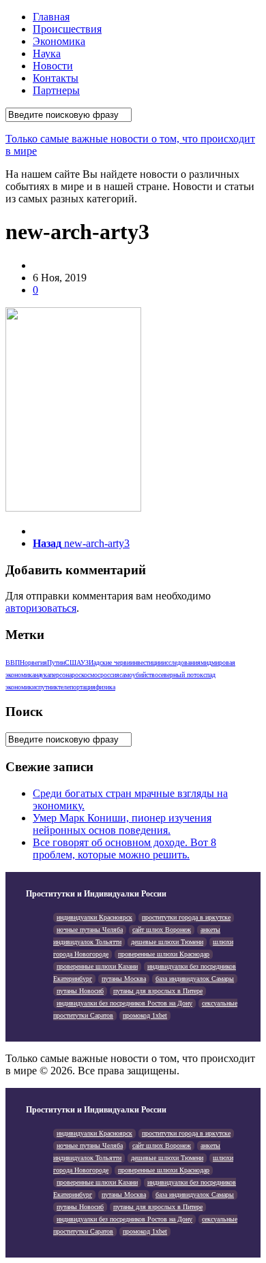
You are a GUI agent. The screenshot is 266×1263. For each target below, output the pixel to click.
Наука (47, 53)
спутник (46, 687)
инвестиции (146, 662)
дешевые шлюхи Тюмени (167, 942)
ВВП (12, 662)
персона (61, 675)
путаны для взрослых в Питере (158, 991)
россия (109, 675)
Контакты (55, 78)
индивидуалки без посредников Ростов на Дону (124, 1003)
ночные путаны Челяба (90, 929)
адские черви (111, 662)
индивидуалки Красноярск (94, 917)
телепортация (76, 687)
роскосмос (86, 675)
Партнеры (56, 90)
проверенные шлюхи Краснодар (163, 954)
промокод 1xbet (145, 1015)
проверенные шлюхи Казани (97, 966)
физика (105, 687)
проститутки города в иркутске (186, 917)
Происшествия (67, 29)
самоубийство (138, 675)
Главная (51, 16)
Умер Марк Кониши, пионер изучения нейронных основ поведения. (122, 824)
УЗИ (86, 662)
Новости (53, 66)
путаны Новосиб (80, 991)
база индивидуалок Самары (195, 978)
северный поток (180, 675)
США (72, 662)
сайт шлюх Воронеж (161, 929)
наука (42, 675)
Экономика (59, 41)
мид (206, 662)
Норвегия (33, 662)
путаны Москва (124, 978)
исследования (181, 662)
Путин (56, 662)
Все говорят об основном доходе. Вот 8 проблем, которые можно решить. (124, 848)
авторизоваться (40, 608)
